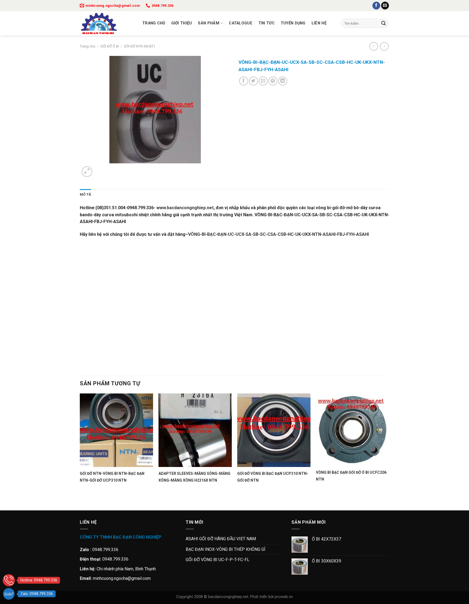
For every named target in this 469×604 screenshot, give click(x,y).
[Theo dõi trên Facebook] (376, 6)
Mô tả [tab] (85, 194)
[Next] (100, 168)
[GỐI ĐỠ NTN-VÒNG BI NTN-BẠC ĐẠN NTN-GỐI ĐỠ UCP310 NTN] (116, 430)
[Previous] (82, 500)
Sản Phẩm (208, 23)
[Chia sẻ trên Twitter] (253, 81)
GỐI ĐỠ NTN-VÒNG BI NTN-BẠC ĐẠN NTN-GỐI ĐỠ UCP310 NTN (112, 476)
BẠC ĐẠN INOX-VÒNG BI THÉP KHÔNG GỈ (225, 549)
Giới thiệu (181, 23)
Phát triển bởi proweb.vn (271, 597)
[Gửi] (383, 23)
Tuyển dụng (293, 23)
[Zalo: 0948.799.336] (9, 594)
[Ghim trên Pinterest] (272, 81)
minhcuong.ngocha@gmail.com (122, 578)
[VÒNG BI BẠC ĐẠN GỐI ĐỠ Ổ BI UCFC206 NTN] (352, 429)
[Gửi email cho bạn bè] (263, 81)
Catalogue (240, 23)
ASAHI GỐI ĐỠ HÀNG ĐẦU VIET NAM (221, 538)
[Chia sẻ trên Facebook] (243, 81)
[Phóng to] (87, 171)
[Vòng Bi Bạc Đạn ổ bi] (107, 23)
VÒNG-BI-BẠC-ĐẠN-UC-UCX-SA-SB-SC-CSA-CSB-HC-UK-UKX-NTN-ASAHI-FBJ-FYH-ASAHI (278, 234)
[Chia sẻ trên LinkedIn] (282, 81)
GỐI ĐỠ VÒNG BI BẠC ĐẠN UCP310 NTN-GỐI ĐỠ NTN (272, 476)
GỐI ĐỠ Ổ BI (109, 46)
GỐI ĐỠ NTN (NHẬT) (139, 46)
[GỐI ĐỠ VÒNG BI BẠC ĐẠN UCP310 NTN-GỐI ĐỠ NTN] (273, 430)
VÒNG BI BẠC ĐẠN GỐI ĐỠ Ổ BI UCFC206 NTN (351, 475)
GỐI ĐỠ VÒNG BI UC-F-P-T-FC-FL (217, 559)
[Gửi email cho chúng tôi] (385, 6)
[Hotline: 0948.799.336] (9, 580)
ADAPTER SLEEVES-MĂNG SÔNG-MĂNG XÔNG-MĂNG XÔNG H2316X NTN (194, 476)
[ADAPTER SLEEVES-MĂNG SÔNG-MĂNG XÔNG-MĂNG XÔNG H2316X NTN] (195, 430)
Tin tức (266, 23)
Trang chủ (153, 23)
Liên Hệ (319, 23)
